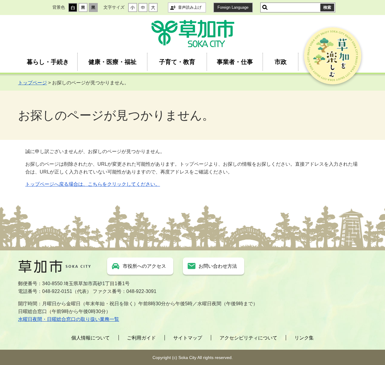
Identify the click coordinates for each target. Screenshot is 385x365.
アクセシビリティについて (248, 337)
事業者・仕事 (235, 62)
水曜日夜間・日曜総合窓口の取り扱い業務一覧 (68, 319)
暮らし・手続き (48, 62)
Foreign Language (232, 7)
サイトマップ (187, 337)
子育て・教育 (177, 62)
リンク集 (304, 337)
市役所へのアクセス (144, 266)
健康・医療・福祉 (112, 62)
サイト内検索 (265, 7)
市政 (281, 62)
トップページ (32, 82)
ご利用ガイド (141, 337)
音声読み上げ (190, 7)
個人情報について (90, 337)
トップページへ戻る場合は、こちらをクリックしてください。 (92, 184)
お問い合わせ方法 (218, 266)
